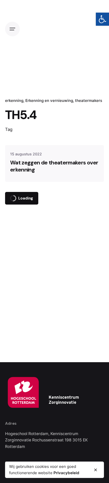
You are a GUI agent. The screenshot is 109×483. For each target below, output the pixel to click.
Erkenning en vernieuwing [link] (49, 100)
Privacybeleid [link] (66, 472)
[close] (95, 470)
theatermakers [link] (88, 100)
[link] (102, 19)
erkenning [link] (14, 100)
